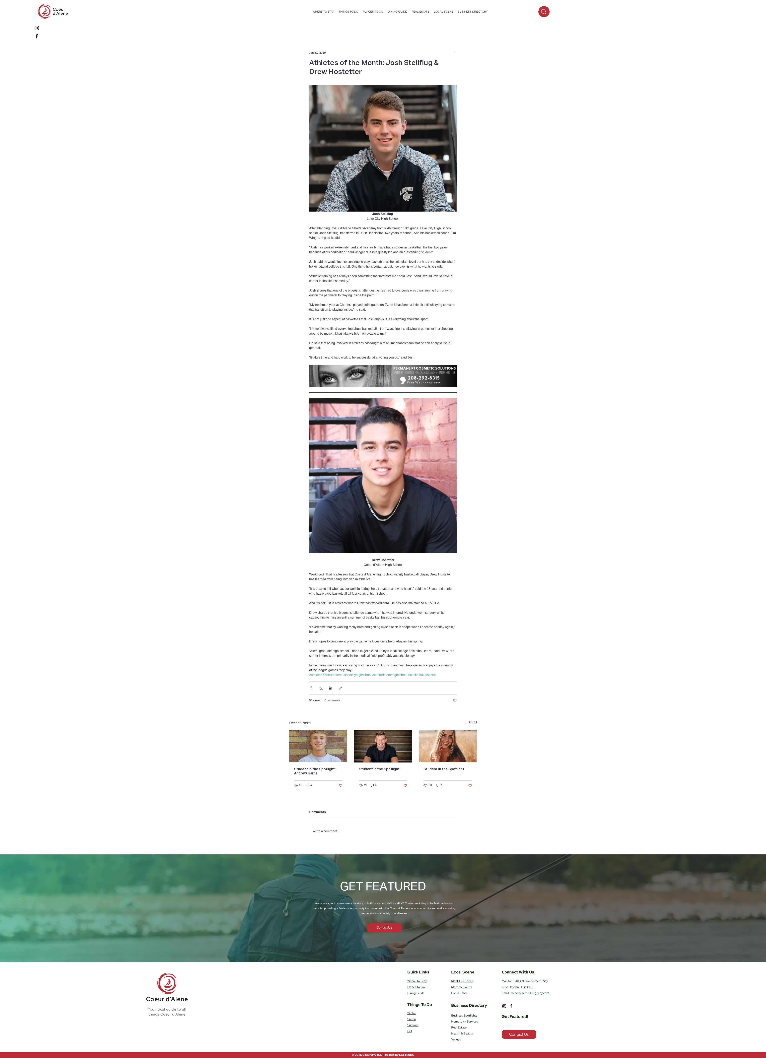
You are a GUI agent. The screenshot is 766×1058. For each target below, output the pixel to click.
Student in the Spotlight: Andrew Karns (315, 771)
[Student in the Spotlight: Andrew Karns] (318, 746)
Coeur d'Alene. (372, 1055)
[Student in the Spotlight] (383, 746)
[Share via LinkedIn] (331, 688)
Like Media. (406, 1055)
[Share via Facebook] (311, 688)
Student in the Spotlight (379, 769)
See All (472, 722)
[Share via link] (340, 688)
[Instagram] (37, 28)
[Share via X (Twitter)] (321, 688)
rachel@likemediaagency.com (529, 993)
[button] (348, 12)
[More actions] (454, 52)
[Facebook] (37, 36)
